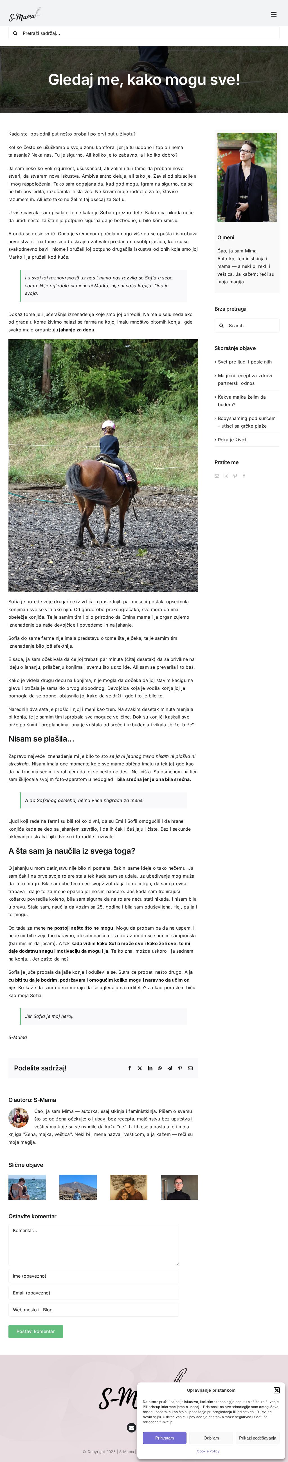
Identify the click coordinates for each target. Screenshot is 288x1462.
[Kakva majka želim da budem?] (27, 1177)
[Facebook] (244, 476)
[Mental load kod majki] (129, 1177)
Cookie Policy (208, 1451)
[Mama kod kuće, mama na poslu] (179, 1177)
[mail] (131, 1427)
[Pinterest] (235, 476)
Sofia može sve (126, 943)
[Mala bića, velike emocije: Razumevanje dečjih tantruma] (78, 1177)
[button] (277, 1390)
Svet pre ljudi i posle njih (245, 362)
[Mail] (217, 476)
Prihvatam (164, 1438)
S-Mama (45, 1100)
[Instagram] (226, 476)
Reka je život (232, 439)
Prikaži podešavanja (257, 1438)
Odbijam (211, 1438)
